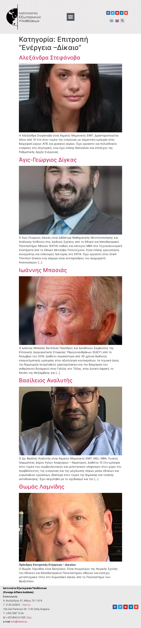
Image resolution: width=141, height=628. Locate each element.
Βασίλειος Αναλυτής (46, 380)
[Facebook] (108, 13)
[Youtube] (117, 13)
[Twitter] (113, 13)
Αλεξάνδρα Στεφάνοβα (49, 57)
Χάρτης (26, 604)
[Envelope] (126, 13)
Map (29, 617)
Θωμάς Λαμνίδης (41, 486)
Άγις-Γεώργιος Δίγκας (48, 159)
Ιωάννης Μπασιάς (43, 270)
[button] (70, 17)
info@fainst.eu (19, 621)
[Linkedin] (121, 13)
